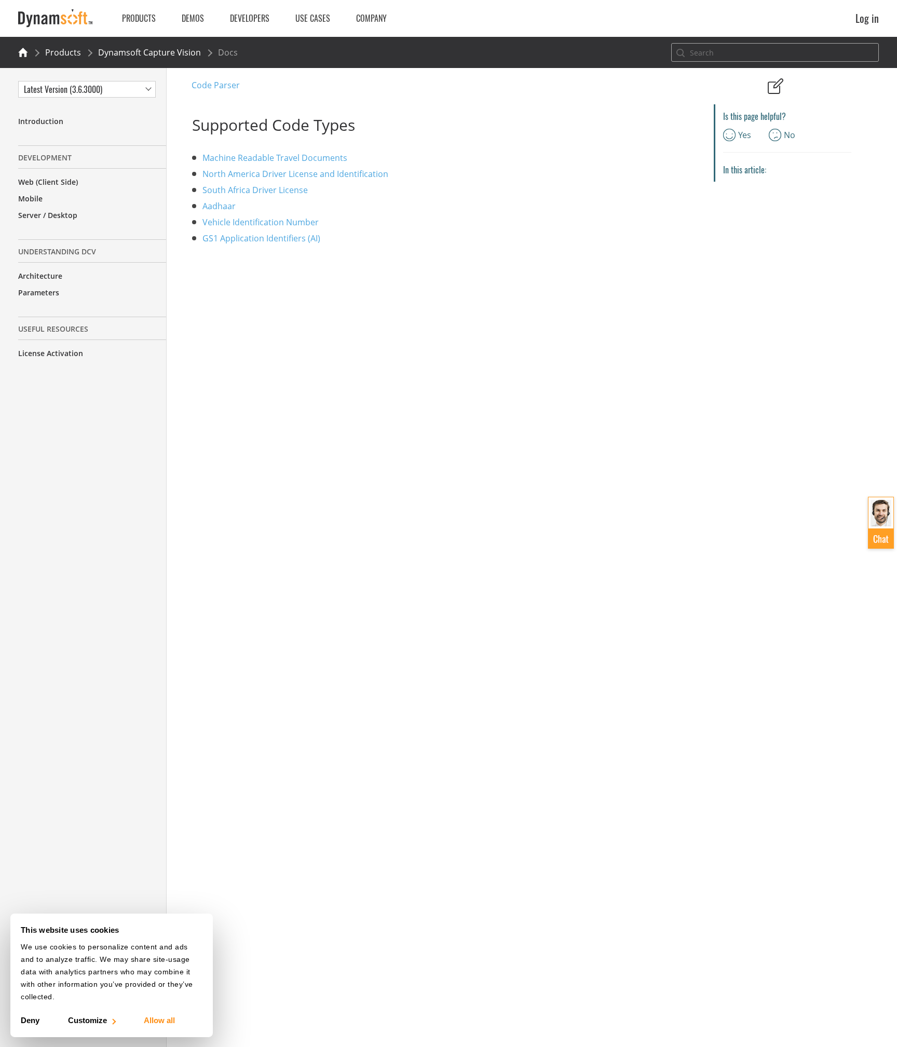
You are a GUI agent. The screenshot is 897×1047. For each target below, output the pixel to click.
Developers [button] (249, 18)
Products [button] (139, 18)
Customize (87, 1020)
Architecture (40, 276)
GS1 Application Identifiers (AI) (261, 238)
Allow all (159, 1020)
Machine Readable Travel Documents (274, 158)
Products (63, 52)
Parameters (38, 292)
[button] (881, 522)
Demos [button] (193, 18)
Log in (867, 18)
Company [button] (371, 18)
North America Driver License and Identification (295, 174)
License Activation (50, 353)
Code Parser (216, 85)
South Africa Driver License (255, 190)
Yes (744, 135)
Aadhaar (219, 206)
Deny (30, 1020)
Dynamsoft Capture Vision (149, 52)
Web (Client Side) (48, 182)
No (789, 135)
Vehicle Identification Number (260, 222)
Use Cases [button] (312, 18)
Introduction (40, 121)
